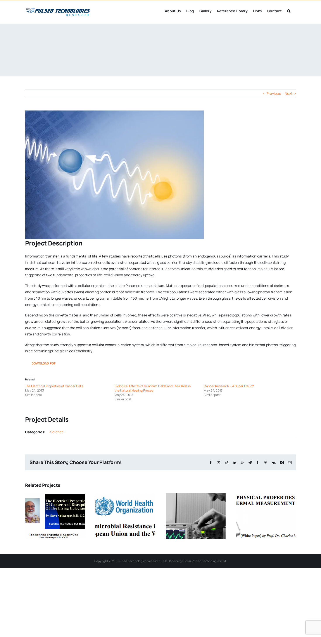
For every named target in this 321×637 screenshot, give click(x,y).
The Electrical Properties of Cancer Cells (54, 386)
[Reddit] (226, 462)
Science (57, 432)
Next (288, 93)
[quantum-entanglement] (114, 174)
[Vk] (274, 462)
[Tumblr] (258, 462)
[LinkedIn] (234, 462)
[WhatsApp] (242, 462)
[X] (219, 462)
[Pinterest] (266, 462)
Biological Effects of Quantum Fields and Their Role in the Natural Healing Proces (152, 388)
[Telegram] (250, 462)
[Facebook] (210, 462)
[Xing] (282, 462)
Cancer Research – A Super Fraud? (229, 386)
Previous (273, 93)
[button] (288, 10)
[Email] (290, 462)
